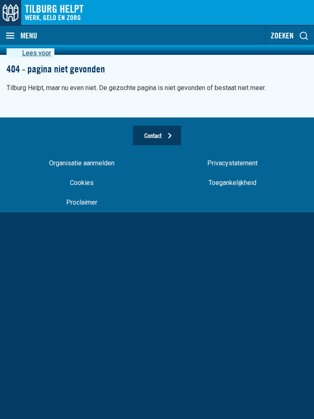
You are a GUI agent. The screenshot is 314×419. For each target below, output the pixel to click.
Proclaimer (81, 202)
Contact (152, 135)
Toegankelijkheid (232, 183)
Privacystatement (232, 163)
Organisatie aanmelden (81, 163)
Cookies (82, 183)
